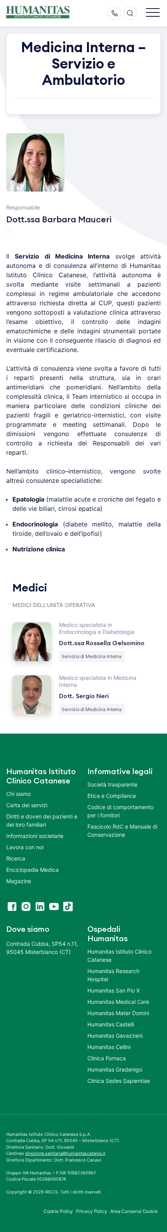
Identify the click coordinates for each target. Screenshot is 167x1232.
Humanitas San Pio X (113, 990)
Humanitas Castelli (110, 1024)
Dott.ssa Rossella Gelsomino (101, 643)
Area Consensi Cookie (134, 1211)
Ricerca (15, 858)
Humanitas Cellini (108, 1047)
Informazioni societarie (34, 835)
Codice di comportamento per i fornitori (120, 811)
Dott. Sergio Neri (84, 696)
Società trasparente (112, 784)
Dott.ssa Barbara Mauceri (58, 219)
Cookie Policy (58, 1211)
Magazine (18, 881)
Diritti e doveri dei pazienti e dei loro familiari (41, 820)
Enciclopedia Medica (32, 869)
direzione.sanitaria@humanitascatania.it (65, 1153)
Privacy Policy (91, 1211)
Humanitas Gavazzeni (115, 1035)
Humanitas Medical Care (118, 1001)
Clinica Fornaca (106, 1058)
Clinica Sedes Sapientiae (118, 1080)
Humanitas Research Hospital (113, 975)
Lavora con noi (24, 847)
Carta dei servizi (26, 805)
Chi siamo (18, 793)
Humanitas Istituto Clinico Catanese (119, 955)
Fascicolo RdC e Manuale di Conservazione (122, 830)
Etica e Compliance (111, 795)
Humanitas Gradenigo (114, 1069)
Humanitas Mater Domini (118, 1013)
